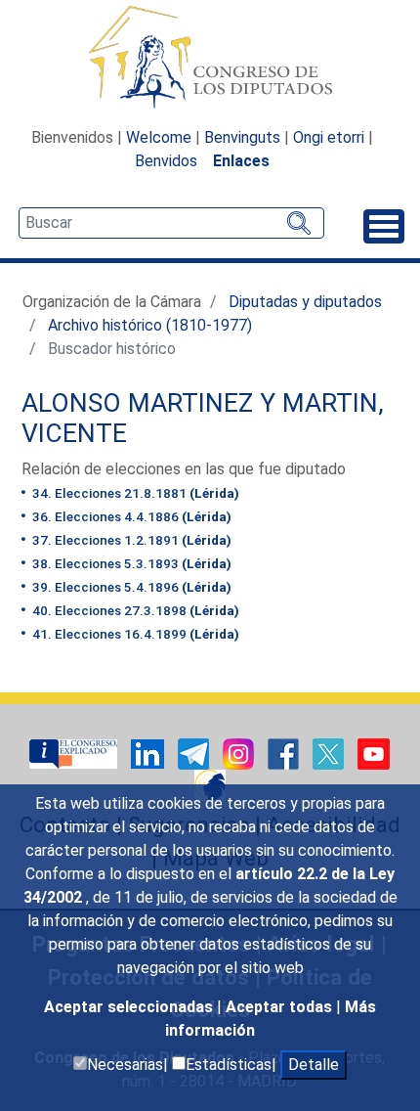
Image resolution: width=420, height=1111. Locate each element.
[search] (171, 223)
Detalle (313, 1064)
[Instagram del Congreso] (240, 752)
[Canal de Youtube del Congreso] (374, 752)
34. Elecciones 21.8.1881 (134, 493)
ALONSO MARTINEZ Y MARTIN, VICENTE (202, 418)
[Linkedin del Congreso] (149, 752)
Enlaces (241, 161)
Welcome (158, 137)
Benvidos (166, 161)
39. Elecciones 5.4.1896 (130, 587)
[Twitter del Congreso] (330, 752)
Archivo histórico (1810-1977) (150, 325)
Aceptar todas (281, 1007)
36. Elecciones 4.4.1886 (130, 516)
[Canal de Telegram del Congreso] (195, 752)
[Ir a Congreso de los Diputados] (210, 57)
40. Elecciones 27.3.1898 (134, 610)
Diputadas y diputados (305, 301)
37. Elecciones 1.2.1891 (130, 540)
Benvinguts (242, 137)
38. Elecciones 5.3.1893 (130, 563)
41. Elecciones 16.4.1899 (134, 634)
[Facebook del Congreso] (285, 752)
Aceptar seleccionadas (130, 1007)
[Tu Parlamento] (75, 752)
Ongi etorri (328, 137)
